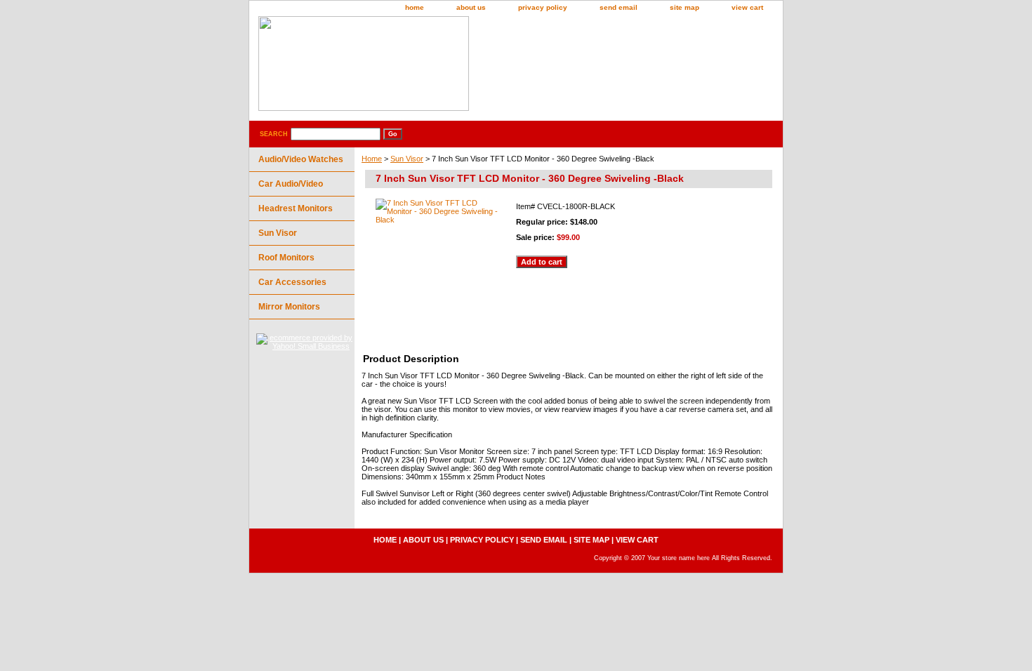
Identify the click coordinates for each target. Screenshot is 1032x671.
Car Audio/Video (290, 184)
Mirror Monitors (289, 307)
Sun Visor (406, 158)
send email (618, 7)
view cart (747, 7)
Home (372, 158)
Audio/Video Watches (300, 159)
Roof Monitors (286, 258)
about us (471, 7)
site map (684, 7)
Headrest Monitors (295, 208)
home (414, 7)
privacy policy (542, 7)
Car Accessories (292, 282)
